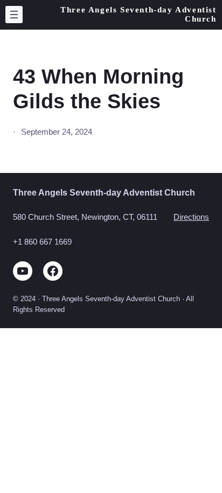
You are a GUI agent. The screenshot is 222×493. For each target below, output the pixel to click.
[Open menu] (14, 14)
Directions (191, 217)
